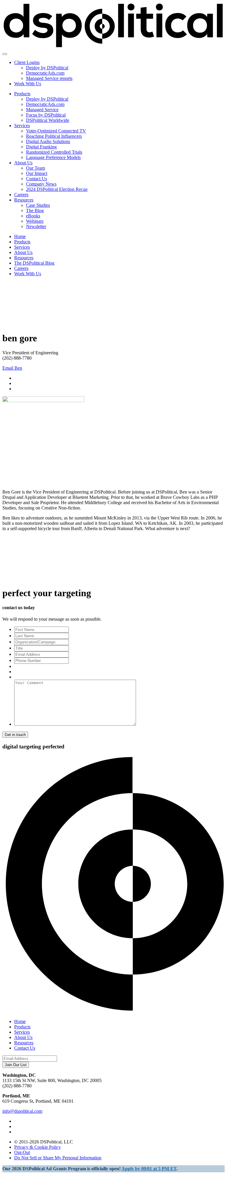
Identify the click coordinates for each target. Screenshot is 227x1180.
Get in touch (15, 734)
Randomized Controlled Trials (54, 152)
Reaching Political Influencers (54, 136)
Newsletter (36, 226)
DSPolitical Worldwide (47, 120)
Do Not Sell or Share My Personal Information (57, 1157)
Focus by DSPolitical (46, 114)
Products (22, 93)
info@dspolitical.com (22, 1111)
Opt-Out (22, 1152)
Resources (23, 199)
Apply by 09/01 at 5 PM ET (148, 1168)
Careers (21, 194)
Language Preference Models (53, 157)
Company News (41, 183)
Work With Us (27, 83)
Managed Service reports (49, 78)
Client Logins (27, 62)
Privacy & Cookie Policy (37, 1147)
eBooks (33, 215)
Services (22, 125)
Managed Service (42, 109)
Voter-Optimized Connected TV (56, 130)
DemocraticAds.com (45, 73)
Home (20, 236)
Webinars (34, 221)
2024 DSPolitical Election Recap (56, 189)
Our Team (35, 168)
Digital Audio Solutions (48, 141)
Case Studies (38, 205)
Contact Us (36, 178)
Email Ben (12, 368)
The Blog (35, 210)
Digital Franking (41, 146)
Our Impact (36, 173)
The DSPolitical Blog (34, 263)
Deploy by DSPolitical (47, 67)
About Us (23, 162)
